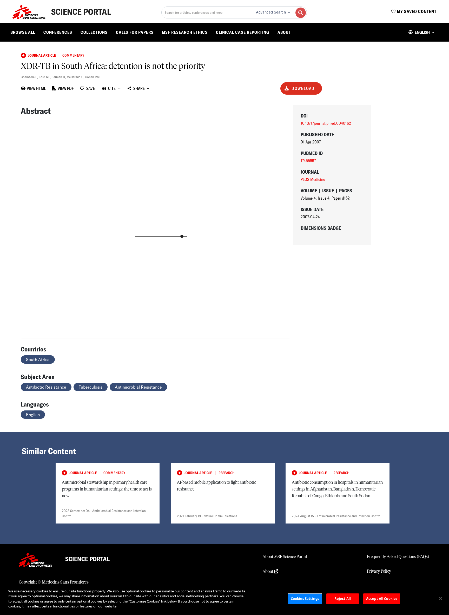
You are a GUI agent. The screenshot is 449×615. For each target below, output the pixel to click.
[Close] (440, 598)
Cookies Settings (305, 598)
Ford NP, (45, 77)
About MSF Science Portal (284, 557)
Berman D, (59, 77)
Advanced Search (271, 12)
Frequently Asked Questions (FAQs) (398, 557)
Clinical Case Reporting (242, 32)
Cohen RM (92, 77)
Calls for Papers (135, 32)
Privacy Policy (379, 571)
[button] (421, 32)
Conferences (57, 32)
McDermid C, (76, 77)
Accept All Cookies (381, 598)
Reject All (342, 598)
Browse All (22, 32)
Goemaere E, (30, 77)
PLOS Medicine (313, 179)
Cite (112, 88)
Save (90, 88)
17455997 (308, 160)
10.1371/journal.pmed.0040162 (326, 123)
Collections (94, 32)
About (284, 32)
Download (303, 88)
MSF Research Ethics (185, 32)
